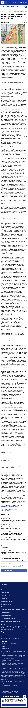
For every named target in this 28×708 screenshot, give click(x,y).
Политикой (7, 702)
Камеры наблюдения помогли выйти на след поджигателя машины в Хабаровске (13, 540)
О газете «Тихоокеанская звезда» (13, 610)
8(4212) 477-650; (5, 643)
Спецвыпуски (6, 604)
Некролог (4, 598)
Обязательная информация (10, 621)
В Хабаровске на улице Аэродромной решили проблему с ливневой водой (13, 521)
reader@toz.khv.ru (5, 510)
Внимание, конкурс (7, 601)
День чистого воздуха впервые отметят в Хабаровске (12, 546)
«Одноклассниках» (14, 506)
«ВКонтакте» (4, 506)
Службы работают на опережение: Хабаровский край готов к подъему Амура (12, 559)
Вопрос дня (5, 592)
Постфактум (5, 595)
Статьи (9, 11)
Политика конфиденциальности (9, 692)
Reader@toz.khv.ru (6, 648)
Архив (3, 607)
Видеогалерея (6, 615)
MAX (21, 505)
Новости (4, 587)
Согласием (22, 702)
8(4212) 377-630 (15, 643)
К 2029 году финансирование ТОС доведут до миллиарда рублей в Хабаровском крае (13, 565)
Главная (3, 11)
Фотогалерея (5, 612)
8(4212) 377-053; (5, 639)
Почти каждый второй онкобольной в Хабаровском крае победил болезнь (11, 533)
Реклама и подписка (8, 618)
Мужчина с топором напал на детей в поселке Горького (13, 553)
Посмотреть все (15, 571)
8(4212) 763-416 (15, 639)
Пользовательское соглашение (9, 691)
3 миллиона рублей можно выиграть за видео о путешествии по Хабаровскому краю (13, 527)
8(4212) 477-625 (5, 634)
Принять (14, 705)
